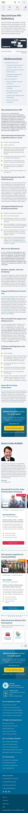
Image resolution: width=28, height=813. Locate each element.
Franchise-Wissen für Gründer (10, 726)
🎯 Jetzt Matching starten (14, 428)
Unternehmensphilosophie (18, 239)
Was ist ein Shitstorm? (11, 79)
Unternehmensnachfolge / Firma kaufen (12, 749)
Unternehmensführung (8, 728)
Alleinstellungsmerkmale (20, 242)
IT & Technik (5, 510)
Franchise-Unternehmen (9, 296)
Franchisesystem (22, 309)
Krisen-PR (7, 313)
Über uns (4, 797)
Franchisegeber (9, 312)
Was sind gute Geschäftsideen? (10, 741)
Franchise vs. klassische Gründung (11, 707)
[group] (7, 636)
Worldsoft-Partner (9, 515)
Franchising (5, 391)
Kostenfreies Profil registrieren (10, 765)
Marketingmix (8, 196)
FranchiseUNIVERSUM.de (8, 788)
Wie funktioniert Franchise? (9, 705)
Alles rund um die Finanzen (9, 731)
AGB (3, 807)
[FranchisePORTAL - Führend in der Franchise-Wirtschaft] (3, 2)
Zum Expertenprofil (6, 482)
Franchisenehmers (12, 301)
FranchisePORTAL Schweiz (9, 782)
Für (2, 296)
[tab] (12, 550)
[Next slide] (25, 646)
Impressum (5, 800)
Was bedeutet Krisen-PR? (11, 62)
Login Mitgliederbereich (8, 768)
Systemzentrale (14, 402)
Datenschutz (5, 804)
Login (24, 2)
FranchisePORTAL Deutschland (10, 778)
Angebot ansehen (12, 543)
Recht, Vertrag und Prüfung (9, 734)
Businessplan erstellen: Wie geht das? (12, 752)
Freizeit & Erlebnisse (17, 575)
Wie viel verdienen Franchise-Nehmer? (12, 715)
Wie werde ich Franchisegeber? (10, 760)
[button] (19, 2)
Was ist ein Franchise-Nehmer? (10, 747)
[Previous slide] (22, 646)
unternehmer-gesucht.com (9, 785)
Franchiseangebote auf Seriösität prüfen (12, 713)
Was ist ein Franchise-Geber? (9, 744)
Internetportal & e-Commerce (17, 510)
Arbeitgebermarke (17, 240)
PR (15, 190)
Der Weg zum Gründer (8, 723)
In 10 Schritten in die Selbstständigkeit (12, 710)
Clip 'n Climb (6, 580)
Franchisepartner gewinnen (9, 762)
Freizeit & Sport (6, 575)
